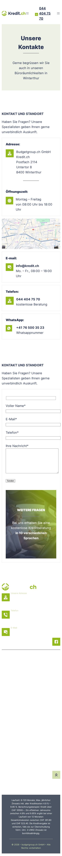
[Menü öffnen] (27, 13)
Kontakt (46, 719)
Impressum (16, 783)
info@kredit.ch (22, 635)
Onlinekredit (46, 697)
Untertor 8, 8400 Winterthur (33, 601)
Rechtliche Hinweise (23, 773)
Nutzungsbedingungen (25, 778)
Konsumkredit (47, 676)
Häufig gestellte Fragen (47, 739)
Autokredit (45, 692)
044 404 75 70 (45, 13)
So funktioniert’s (17, 734)
